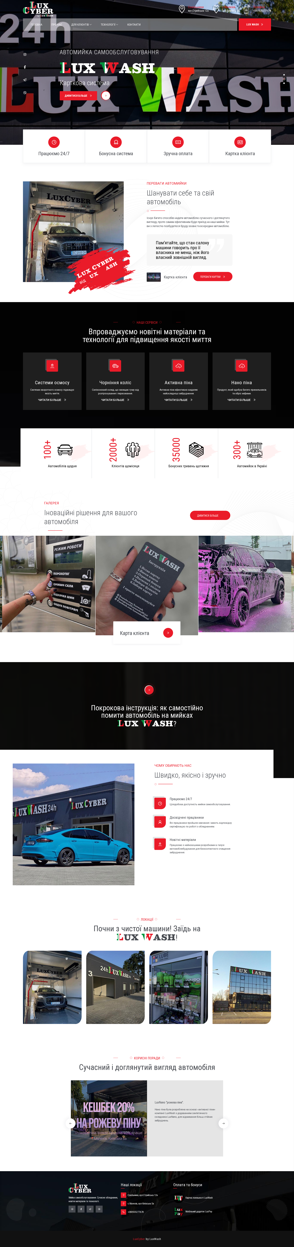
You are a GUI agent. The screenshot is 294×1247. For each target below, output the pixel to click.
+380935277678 (262, 10)
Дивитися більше (76, 95)
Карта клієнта (134, 633)
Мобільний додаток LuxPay (198, 1211)
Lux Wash (252, 24)
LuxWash (155, 1239)
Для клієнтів (80, 24)
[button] (70, 1123)
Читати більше (50, 400)
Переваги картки (210, 276)
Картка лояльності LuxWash (199, 1197)
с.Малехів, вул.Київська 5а (141, 1203)
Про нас (56, 24)
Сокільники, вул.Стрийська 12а (143, 1195)
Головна (36, 24)
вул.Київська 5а (230, 10)
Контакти (134, 24)
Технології (108, 24)
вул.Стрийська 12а (198, 10)
